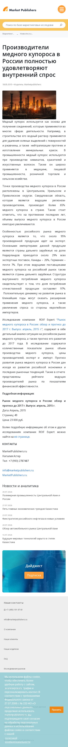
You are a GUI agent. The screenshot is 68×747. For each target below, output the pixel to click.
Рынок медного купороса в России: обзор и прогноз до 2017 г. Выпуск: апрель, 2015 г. (34, 324)
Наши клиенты (11, 639)
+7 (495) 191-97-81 (14, 609)
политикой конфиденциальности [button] (17, 740)
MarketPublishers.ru (14, 475)
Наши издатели (11, 649)
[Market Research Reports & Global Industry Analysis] (19, 9)
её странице (22, 436)
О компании (10, 629)
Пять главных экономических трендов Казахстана (30, 508)
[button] (46, 709)
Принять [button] (56, 709)
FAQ (6, 659)
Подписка (34, 575)
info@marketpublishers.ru (18, 470)
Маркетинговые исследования (9, 34)
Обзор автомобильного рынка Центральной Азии (30, 528)
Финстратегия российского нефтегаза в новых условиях (33, 518)
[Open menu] (62, 9)
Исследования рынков (14, 668)
